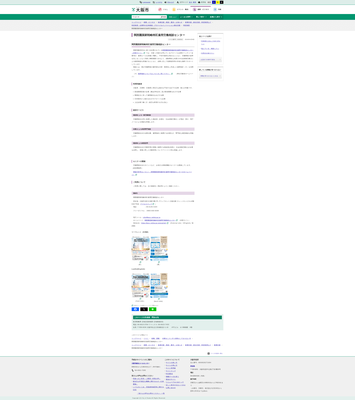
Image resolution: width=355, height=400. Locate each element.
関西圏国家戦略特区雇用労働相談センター (160, 220)
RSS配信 (169, 374)
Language (147, 2)
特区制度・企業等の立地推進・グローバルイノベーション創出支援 (156, 25)
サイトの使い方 (171, 362)
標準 (194, 2)
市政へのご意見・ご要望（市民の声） (147, 378)
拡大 (190, 2)
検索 (164, 17)
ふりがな (159, 2)
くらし (146, 338)
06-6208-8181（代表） (198, 376)
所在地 (192, 366)
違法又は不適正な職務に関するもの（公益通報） (148, 383)
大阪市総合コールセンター (140, 363)
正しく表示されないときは (175, 385)
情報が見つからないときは (209, 76)
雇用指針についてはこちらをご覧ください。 (154, 73)
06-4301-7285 (140, 370)
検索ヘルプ (172, 17)
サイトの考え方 (171, 365)
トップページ (136, 22)
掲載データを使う (172, 376)
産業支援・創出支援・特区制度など (198, 22)
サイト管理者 (171, 368)
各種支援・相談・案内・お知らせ (170, 22)
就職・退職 (155, 338)
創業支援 (217, 345)
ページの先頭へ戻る (217, 353)
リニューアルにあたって (175, 382)
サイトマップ (171, 371)
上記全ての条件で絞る (208, 59)
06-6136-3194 (151, 207)
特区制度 (186, 25)
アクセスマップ (146, 204)
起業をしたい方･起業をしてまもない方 (176, 338)
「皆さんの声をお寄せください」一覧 (151, 393)
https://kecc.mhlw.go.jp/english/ (153, 223)
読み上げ (171, 2)
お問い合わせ (171, 388)
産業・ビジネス (149, 22)
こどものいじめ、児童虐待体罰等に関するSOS (148, 388)
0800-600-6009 (153, 210)
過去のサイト (171, 379)
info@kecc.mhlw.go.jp (151, 217)
